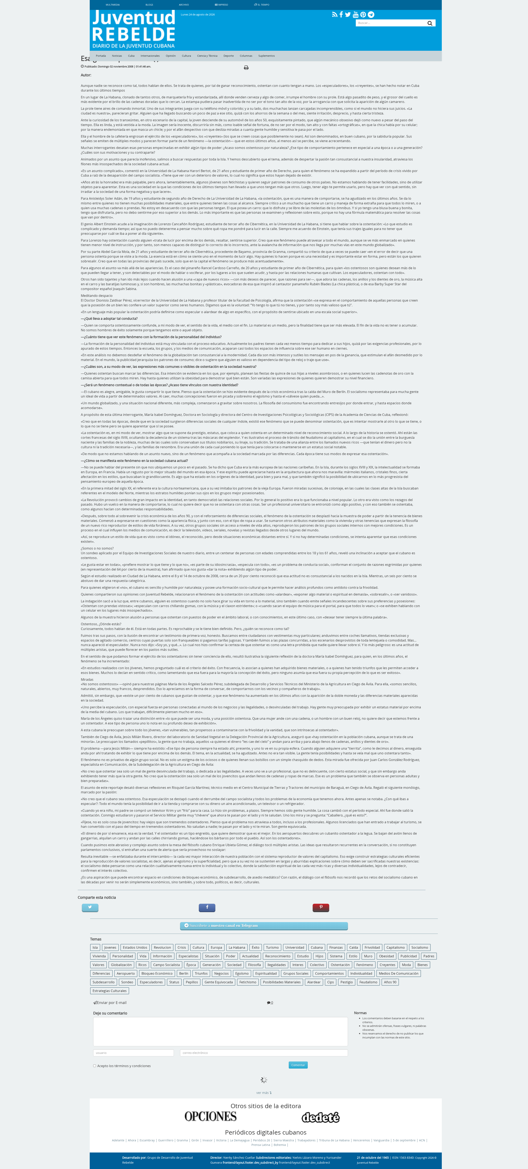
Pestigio (347, 982)
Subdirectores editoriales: (274, 1158)
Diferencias (101, 973)
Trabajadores (306, 1140)
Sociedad (234, 965)
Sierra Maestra (283, 1140)
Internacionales (150, 56)
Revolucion (162, 947)
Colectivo (317, 965)
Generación (212, 965)
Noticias (117, 56)
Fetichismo (247, 982)
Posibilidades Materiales (282, 982)
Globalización (121, 965)
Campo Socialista (166, 965)
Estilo (353, 956)
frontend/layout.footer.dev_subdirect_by (250, 1162)
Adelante (118, 1140)
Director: (216, 1158)
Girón (195, 1140)
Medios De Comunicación (398, 973)
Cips (330, 982)
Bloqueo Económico (157, 973)
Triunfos (201, 973)
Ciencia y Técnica (207, 56)
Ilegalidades (277, 965)
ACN (422, 1140)
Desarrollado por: (134, 1158)
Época (191, 965)
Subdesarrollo (104, 982)
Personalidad (122, 956)
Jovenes (110, 947)
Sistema (336, 956)
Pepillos (192, 982)
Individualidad (361, 973)
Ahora (132, 1140)
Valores (98, 965)
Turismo (272, 947)
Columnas (246, 56)
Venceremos (361, 1140)
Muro (368, 956)
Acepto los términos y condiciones (124, 1066)
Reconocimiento (278, 956)
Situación (212, 956)
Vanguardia (381, 1140)
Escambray (147, 1140)
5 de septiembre (404, 1140)
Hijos (319, 956)
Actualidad (250, 956)
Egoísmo (242, 973)
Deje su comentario (110, 1013)
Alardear (314, 982)
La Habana (237, 947)
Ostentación (340, 965)
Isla (95, 947)
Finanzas (336, 947)
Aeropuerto (126, 973)
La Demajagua (240, 1140)
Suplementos (266, 56)
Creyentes (387, 965)
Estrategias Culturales (110, 991)
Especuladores (151, 982)
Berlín (183, 973)
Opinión (171, 56)
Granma (182, 1140)
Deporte (229, 56)
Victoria (221, 1140)
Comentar (298, 1065)
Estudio (303, 956)
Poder (231, 956)
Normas (360, 1013)
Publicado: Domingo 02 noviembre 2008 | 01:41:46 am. (118, 66)
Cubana (317, 947)
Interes (297, 965)
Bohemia (280, 1145)
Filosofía (254, 965)
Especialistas (188, 956)
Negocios (221, 973)
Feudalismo (368, 982)
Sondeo (127, 982)
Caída (353, 947)
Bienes (422, 965)
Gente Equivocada (219, 982)
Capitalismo (396, 947)
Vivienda (99, 956)
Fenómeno (364, 965)
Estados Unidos (135, 947)
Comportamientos (329, 973)
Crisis (182, 947)
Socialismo (419, 947)
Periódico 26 (261, 1140)
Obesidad (386, 956)
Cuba (131, 56)
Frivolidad (372, 947)
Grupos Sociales (296, 973)
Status (174, 982)
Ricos (142, 965)
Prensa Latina (260, 1145)
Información (162, 956)
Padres (428, 956)
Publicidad (409, 956)
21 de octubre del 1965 (373, 1158)
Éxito (255, 947)
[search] (430, 23)
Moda (406, 965)
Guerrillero (165, 1140)
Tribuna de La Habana (334, 1140)
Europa (216, 947)
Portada (101, 56)
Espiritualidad (266, 973)
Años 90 (390, 982)
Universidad (294, 947)
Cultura (186, 56)
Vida (143, 956)
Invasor (208, 1140)
